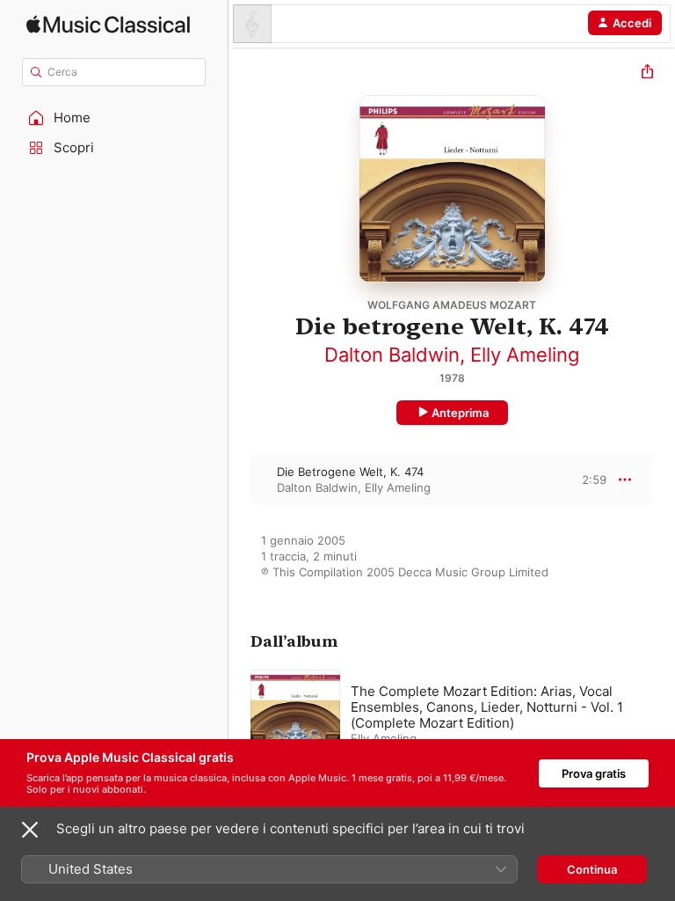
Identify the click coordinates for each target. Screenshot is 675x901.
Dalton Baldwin (392, 354)
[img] (108, 24)
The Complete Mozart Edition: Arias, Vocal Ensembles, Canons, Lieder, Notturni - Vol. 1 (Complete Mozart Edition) (487, 707)
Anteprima (460, 413)
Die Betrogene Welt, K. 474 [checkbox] (350, 472)
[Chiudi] (30, 830)
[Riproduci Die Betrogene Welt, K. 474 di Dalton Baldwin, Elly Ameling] (240, 479)
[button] (114, 118)
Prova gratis (594, 773)
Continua (592, 869)
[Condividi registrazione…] (647, 73)
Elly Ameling (524, 354)
